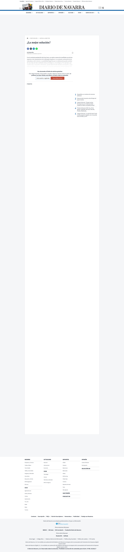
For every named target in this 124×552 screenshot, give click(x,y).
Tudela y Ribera (28, 465)
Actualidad (39, 12)
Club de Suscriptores (57, 516)
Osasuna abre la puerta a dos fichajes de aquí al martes (86, 99)
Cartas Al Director (45, 38)
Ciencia (45, 477)
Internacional (46, 465)
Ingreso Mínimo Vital (39, 1)
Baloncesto (65, 470)
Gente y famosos (28, 493)
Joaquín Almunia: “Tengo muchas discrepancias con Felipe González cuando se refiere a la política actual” (86, 104)
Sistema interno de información (54, 539)
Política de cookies (83, 539)
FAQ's (47, 516)
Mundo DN (59, 536)
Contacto (33, 516)
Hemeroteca (68, 516)
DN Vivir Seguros (47, 482)
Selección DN (86, 468)
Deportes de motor (67, 484)
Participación (34, 38)
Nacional (45, 462)
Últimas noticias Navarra (87, 1)
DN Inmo (26, 484)
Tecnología (46, 474)
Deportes (51, 12)
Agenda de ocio (28, 490)
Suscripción (41, 516)
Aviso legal (32, 539)
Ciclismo (64, 481)
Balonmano (65, 468)
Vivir (79, 12)
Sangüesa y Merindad (29, 473)
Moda (26, 504)
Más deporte (65, 490)
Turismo (26, 510)
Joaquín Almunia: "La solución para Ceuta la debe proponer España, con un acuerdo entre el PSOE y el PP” (87, 115)
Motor (26, 507)
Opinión (60, 12)
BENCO (45, 530)
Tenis (64, 487)
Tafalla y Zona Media (29, 470)
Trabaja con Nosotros (87, 516)
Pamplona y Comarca (29, 462)
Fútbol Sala (65, 479)
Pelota (64, 473)
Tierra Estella (27, 468)
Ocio (26, 488)
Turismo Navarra (68, 1)
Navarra (28, 12)
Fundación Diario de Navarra (73, 530)
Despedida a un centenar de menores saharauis (86, 95)
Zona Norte (27, 476)
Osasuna (64, 465)
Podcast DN (66, 496)
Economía (46, 468)
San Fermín (66, 493)
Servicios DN (90, 12)
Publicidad (76, 516)
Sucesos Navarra (76, 1)
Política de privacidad (70, 539)
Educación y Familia (29, 479)
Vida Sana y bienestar (48, 479)
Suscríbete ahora (57, 78)
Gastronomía (27, 499)
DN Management (28, 481)
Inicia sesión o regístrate (43, 78)
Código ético (40, 539)
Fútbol (64, 462)
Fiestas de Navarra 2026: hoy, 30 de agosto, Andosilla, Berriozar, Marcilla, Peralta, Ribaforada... (86, 109)
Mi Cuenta (92, 539)
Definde (66, 536)
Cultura (70, 12)
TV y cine (26, 501)
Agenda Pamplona (29, 1)
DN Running (65, 476)
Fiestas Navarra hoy (59, 1)
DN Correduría (59, 530)
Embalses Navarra (49, 1)
